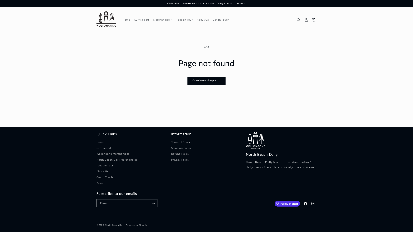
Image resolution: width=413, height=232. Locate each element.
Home (100, 142)
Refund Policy (180, 153)
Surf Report (103, 148)
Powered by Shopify (136, 225)
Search (100, 183)
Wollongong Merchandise (113, 153)
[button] (162, 19)
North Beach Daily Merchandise (116, 159)
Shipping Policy (181, 148)
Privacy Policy (180, 159)
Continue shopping (206, 80)
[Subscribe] (153, 203)
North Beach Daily (115, 225)
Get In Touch (104, 177)
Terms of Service (181, 142)
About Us (102, 171)
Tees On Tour (104, 165)
